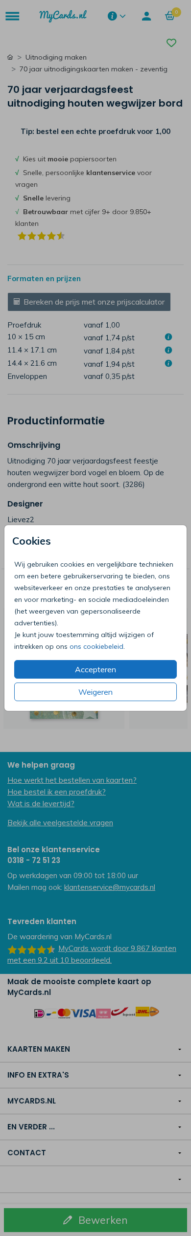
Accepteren (95, 669)
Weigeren (95, 692)
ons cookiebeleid (96, 646)
